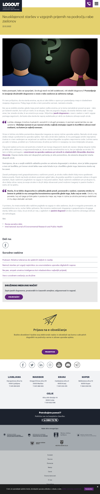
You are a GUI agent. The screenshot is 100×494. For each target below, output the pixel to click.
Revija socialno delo (13, 223)
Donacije (50, 463)
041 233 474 (62, 386)
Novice (50, 459)
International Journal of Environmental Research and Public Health (34, 226)
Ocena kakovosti (50, 475)
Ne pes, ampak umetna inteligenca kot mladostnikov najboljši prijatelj (34, 269)
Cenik (50, 471)
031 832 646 (50, 402)
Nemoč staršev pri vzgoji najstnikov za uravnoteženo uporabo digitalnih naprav (39, 264)
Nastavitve (88, 489)
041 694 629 (15, 386)
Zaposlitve (50, 484)
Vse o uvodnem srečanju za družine (18, 275)
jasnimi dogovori (58, 211)
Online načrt (14, 297)
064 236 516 (86, 386)
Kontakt (50, 455)
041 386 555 (39, 386)
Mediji (50, 467)
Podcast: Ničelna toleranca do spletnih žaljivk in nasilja (27, 259)
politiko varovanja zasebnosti (71, 489)
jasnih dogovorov (61, 113)
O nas (50, 479)
